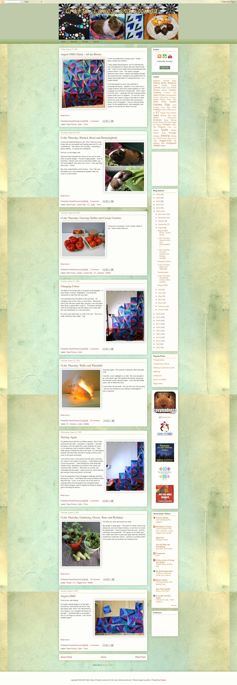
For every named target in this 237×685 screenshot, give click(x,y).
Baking (157, 83)
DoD (174, 95)
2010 (158, 348)
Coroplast (168, 93)
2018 (158, 321)
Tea (155, 138)
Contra (165, 90)
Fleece (163, 99)
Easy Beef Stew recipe (164, 549)
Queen (157, 130)
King (168, 113)
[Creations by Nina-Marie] (165, 502)
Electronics (164, 97)
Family (156, 99)
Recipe (173, 130)
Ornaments (172, 118)
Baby (174, 81)
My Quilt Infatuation (164, 571)
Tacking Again (69, 437)
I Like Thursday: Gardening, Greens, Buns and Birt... (164, 279)
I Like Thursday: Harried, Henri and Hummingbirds (89, 137)
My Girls (85, 42)
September (162, 224)
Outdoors (101, 273)
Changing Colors (70, 286)
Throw (86, 124)
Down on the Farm (162, 591)
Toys (170, 138)
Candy (173, 85)
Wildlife (108, 273)
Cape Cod (166, 88)
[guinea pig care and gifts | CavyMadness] (165, 413)
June (160, 293)
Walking (157, 143)
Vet (175, 141)
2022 (158, 208)
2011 (158, 344)
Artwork (167, 81)
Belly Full (160, 538)
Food (165, 102)
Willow (163, 146)
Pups (171, 127)
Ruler (165, 133)
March (161, 303)
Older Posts (140, 657)
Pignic (160, 125)
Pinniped (167, 124)
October (161, 221)
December (162, 214)
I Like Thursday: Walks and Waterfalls (82, 365)
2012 (158, 341)
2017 (158, 324)
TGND (159, 138)
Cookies (172, 90)
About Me (73, 42)
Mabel (156, 115)
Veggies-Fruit (82, 583)
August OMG (68, 596)
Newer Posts (66, 657)
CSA (174, 93)
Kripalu (173, 113)
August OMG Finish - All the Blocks (81, 54)
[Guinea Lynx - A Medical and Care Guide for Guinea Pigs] (165, 417)
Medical (164, 115)
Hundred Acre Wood (161, 364)
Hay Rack (171, 107)
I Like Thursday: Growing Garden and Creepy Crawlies (91, 218)
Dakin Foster (71, 205)
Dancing (169, 95)
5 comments (94, 349)
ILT (88, 205)
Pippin (174, 125)
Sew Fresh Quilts (163, 589)
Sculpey (157, 136)
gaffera (148, 680)
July (160, 289)
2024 (158, 201)
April (160, 299)
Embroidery (172, 97)
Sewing (166, 135)
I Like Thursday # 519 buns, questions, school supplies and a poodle (164, 531)
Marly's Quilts (161, 580)
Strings (173, 136)
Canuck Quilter (162, 518)
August (161, 228)
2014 (158, 334)
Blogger (163, 680)
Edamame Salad (162, 540)
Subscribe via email (164, 61)
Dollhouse (156, 97)
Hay (164, 107)
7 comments (94, 270)
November (162, 218)
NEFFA (160, 118)
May (160, 296)
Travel (174, 138)
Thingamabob (158, 360)
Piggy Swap (157, 383)
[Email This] (104, 121)
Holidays (157, 109)
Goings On (157, 376)
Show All (173, 605)
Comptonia (160, 553)
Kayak (163, 113)
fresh (157, 555)
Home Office (167, 110)
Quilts (80, 124)
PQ (155, 127)
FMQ (157, 102)
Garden (80, 273)
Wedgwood (171, 143)
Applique (158, 81)
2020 (158, 314)
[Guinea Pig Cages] (165, 436)
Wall (163, 143)
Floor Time (171, 99)
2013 (158, 337)
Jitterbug (156, 372)
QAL (175, 127)
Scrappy (172, 133)
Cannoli (157, 87)
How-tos (96, 42)
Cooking (158, 92)
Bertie (164, 83)
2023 (158, 205)
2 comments (94, 645)
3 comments (94, 121)
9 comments (94, 201)
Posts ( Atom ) (108, 665)
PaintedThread (74, 121)
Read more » (65, 115)
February (162, 306)
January (161, 310)
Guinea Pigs (81, 205)
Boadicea (172, 83)
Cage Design (162, 85)
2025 (158, 198)
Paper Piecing (71, 124)
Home (63, 42)
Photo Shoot (158, 122)
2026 (158, 194)
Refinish (157, 133)
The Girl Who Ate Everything (163, 546)
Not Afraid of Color (164, 527)
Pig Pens (168, 122)
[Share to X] (109, 121)
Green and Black (159, 379)
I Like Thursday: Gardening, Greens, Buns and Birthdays (92, 517)
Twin (156, 141)
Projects (163, 127)
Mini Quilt (172, 115)
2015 (158, 331)
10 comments (95, 421)
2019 (158, 317)
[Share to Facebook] (112, 121)
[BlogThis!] (106, 121)
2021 (158, 211)
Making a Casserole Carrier (164, 368)
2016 (158, 327)
